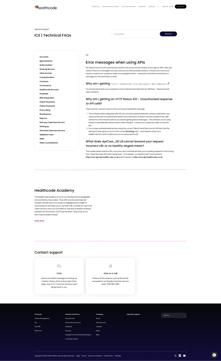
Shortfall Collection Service (52, 130)
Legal (78, 356)
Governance (45, 85)
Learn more (39, 220)
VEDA (42, 138)
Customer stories (71, 339)
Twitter (175, 355)
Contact (152, 6)
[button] (214, 355)
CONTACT (166, 315)
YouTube (184, 355)
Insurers (68, 331)
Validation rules (47, 134)
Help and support (128, 6)
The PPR (37, 326)
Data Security (101, 322)
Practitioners (70, 318)
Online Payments (47, 102)
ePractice (38, 331)
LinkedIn (180, 355)
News (98, 331)
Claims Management (42, 318)
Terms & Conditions (95, 356)
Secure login (168, 6)
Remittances (45, 114)
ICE (36, 322)
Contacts (44, 81)
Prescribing (45, 110)
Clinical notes (46, 73)
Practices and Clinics (73, 322)
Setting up (44, 126)
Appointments (46, 61)
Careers (99, 326)
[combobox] (136, 34)
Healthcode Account (49, 89)
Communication (47, 77)
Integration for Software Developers (78, 335)
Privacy (84, 356)
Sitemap (118, 356)
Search (168, 34)
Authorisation (46, 65)
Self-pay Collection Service (52, 122)
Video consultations (49, 142)
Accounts (44, 57)
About (98, 318)
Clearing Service (47, 69)
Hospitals (44, 93)
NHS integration (47, 97)
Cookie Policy (108, 356)
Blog (97, 335)
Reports (43, 118)
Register (180, 6)
